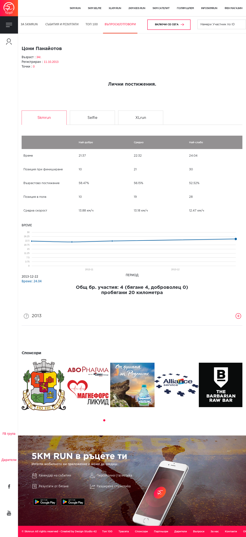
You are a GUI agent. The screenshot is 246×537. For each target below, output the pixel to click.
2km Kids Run (136, 8)
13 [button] (155, 420)
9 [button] (134, 420)
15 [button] (165, 420)
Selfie (92, 117)
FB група (9, 434)
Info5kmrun (209, 8)
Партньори (161, 531)
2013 (37, 316)
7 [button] (124, 420)
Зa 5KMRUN (29, 24)
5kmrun (44, 117)
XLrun (140, 117)
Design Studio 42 (86, 531)
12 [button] (150, 420)
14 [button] (160, 420)
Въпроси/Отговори (120, 24)
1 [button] (94, 420)
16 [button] (170, 420)
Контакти (231, 531)
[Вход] (9, 42)
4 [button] (109, 420)
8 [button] (129, 420)
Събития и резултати (62, 24)
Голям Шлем (185, 8)
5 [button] (114, 420)
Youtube (9, 513)
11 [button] (145, 420)
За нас (215, 531)
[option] (44, 385)
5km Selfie (94, 8)
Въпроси (198, 531)
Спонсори (141, 531)
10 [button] (139, 420)
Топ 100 (92, 24)
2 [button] (99, 420)
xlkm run (115, 8)
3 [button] (104, 420)
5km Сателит (161, 8)
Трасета (123, 531)
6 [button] (119, 420)
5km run (75, 8)
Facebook (9, 486)
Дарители (9, 460)
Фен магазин (233, 8)
